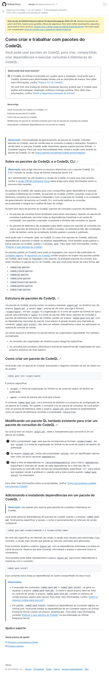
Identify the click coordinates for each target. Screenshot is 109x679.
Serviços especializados (72, 669)
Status (49, 669)
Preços (57, 669)
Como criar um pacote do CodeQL (31, 359)
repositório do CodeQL (38, 255)
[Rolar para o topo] (103, 673)
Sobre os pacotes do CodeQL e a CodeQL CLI (40, 161)
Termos (28, 669)
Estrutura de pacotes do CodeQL (30, 298)
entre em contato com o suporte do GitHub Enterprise (47, 29)
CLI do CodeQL (34, 10)
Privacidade (38, 669)
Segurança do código (15, 10)
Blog (87, 669)
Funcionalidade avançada (55, 10)
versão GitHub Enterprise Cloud (34, 181)
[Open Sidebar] (3, 11)
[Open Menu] (105, 4)
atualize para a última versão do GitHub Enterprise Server (59, 27)
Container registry (14, 255)
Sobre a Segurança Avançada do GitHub (53, 93)
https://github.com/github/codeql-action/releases (60, 152)
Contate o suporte (16, 646)
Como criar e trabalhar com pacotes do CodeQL (27, 13)
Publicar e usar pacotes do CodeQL (24, 247)
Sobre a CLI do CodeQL (50, 82)
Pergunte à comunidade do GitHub (23, 642)
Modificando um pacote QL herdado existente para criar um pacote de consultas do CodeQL (51, 423)
